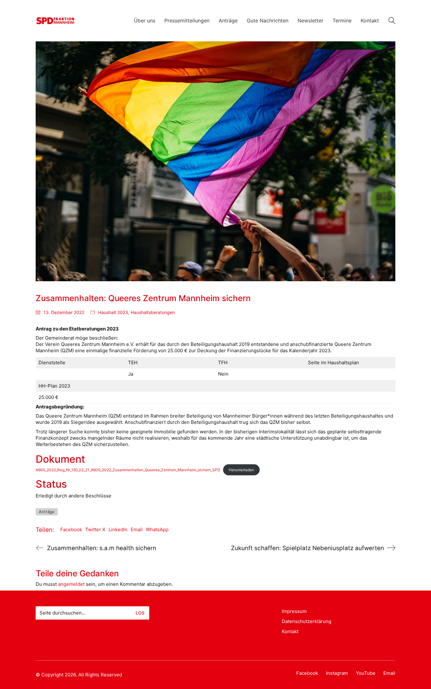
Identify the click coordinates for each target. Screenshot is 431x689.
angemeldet (71, 584)
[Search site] (391, 21)
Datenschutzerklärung (306, 621)
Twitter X (95, 529)
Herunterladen (241, 469)
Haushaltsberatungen (153, 312)
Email (137, 529)
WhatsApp (157, 529)
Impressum (294, 611)
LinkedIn (118, 529)
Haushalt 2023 (113, 312)
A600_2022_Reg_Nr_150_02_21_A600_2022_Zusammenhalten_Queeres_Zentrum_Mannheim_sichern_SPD (128, 469)
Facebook (71, 529)
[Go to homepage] (55, 21)
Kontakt (290, 631)
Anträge (47, 511)
